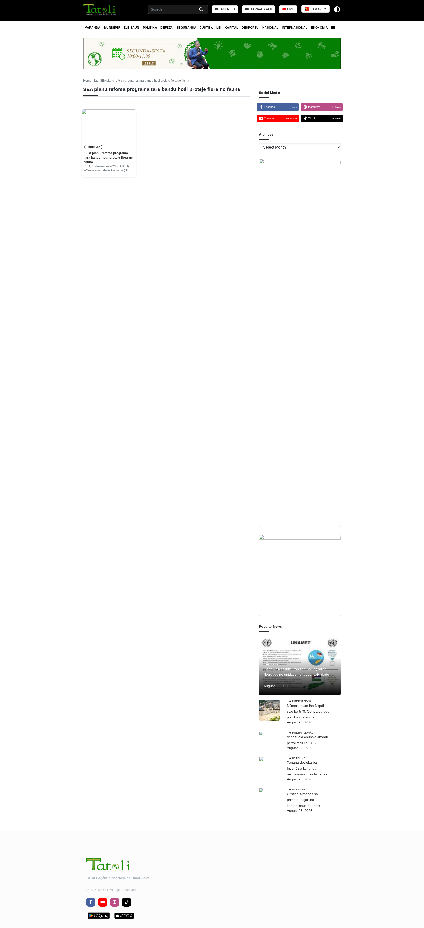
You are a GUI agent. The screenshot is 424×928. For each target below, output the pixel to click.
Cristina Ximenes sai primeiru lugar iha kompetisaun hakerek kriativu (303, 800)
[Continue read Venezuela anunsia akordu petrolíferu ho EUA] (269, 741)
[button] (99, 9)
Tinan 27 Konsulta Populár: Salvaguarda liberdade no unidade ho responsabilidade (296, 672)
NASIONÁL (270, 27)
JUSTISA (206, 27)
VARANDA (93, 27)
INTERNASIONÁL (294, 27)
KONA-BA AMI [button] (261, 9)
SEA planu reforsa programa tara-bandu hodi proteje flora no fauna (108, 157)
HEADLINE (272, 664)
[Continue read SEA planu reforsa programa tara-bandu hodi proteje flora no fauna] (109, 125)
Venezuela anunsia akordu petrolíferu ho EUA (307, 740)
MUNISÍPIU (112, 27)
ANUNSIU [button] (227, 9)
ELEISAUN (131, 27)
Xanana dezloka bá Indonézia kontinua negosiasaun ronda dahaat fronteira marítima (308, 768)
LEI (218, 27)
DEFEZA (166, 27)
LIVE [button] (290, 9)
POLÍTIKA (150, 27)
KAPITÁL (231, 27)
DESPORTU (250, 27)
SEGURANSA (186, 27)
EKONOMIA (319, 27)
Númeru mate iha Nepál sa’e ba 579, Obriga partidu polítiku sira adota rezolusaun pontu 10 (308, 712)
